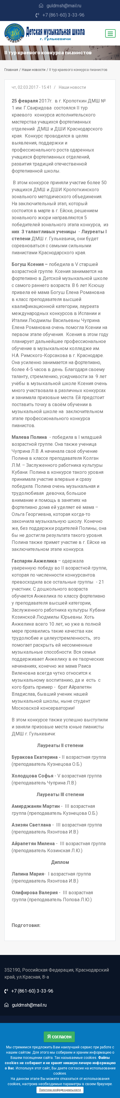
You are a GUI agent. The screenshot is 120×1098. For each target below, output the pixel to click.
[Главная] (45, 33)
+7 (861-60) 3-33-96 (63, 15)
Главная (11, 70)
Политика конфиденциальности (60, 1089)
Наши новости (33, 70)
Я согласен (59, 1036)
